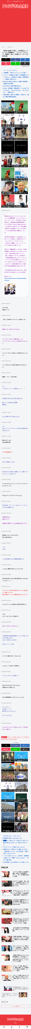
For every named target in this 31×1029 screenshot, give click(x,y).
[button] (25, 63)
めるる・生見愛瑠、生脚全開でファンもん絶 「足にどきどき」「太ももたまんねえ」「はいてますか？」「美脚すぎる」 (16, 90)
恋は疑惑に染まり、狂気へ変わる (12, 836)
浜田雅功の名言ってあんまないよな (12, 838)
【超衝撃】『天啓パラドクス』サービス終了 (14, 72)
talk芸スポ (5, 737)
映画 (3, 739)
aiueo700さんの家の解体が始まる (12, 86)
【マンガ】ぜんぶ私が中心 (10, 70)
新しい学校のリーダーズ (20, 737)
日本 (28, 737)
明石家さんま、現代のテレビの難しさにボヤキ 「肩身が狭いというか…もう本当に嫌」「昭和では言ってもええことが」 (16, 851)
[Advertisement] (15, 26)
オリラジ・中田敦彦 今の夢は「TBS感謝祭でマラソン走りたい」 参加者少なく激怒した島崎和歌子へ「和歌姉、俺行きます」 (16, 77)
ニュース (11, 737)
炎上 (7, 739)
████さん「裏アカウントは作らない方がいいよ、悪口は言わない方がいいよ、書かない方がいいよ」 (16, 842)
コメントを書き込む (15, 1006)
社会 (11, 739)
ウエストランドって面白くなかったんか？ (14, 847)
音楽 (15, 739)
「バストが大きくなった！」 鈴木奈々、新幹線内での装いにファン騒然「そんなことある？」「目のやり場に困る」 (16, 858)
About (15, 1023)
